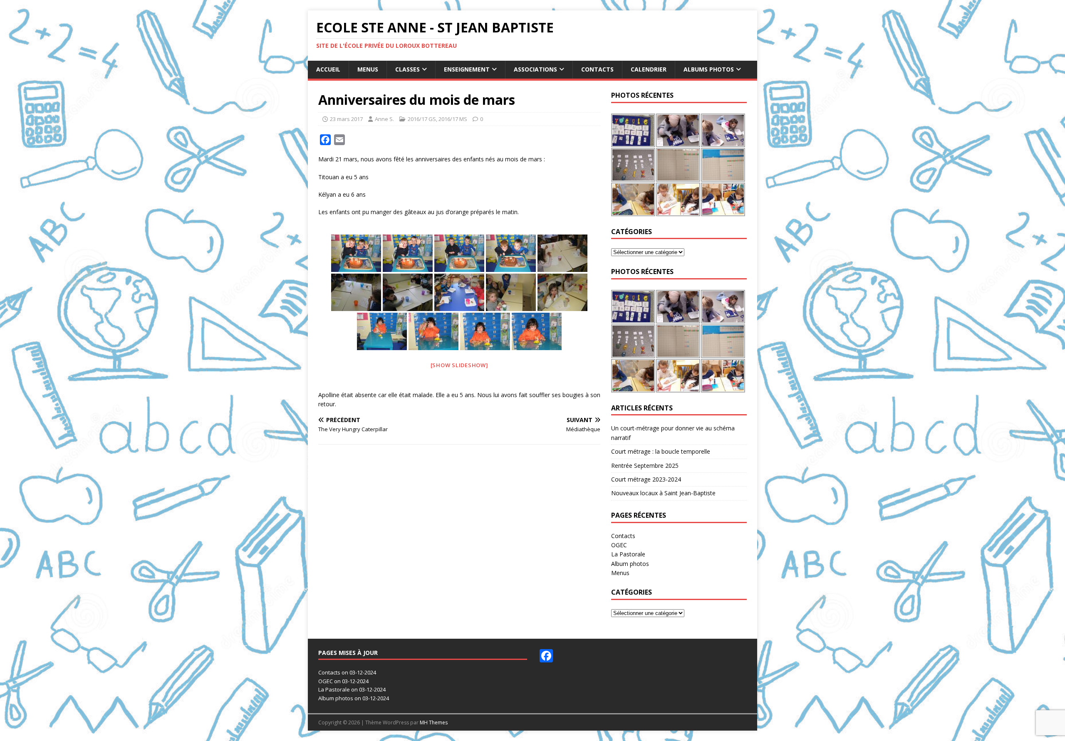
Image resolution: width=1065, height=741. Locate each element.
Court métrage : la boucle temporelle (660, 451)
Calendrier (648, 69)
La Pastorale (628, 554)
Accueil (328, 69)
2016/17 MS (452, 119)
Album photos (630, 564)
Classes (407, 69)
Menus (367, 69)
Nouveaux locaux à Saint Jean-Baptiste (663, 493)
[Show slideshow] (459, 365)
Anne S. (384, 119)
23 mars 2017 (346, 119)
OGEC (619, 545)
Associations (535, 69)
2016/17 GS (422, 119)
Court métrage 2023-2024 (646, 479)
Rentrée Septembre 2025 (645, 465)
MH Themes (434, 722)
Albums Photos (709, 69)
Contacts (597, 69)
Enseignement (467, 69)
